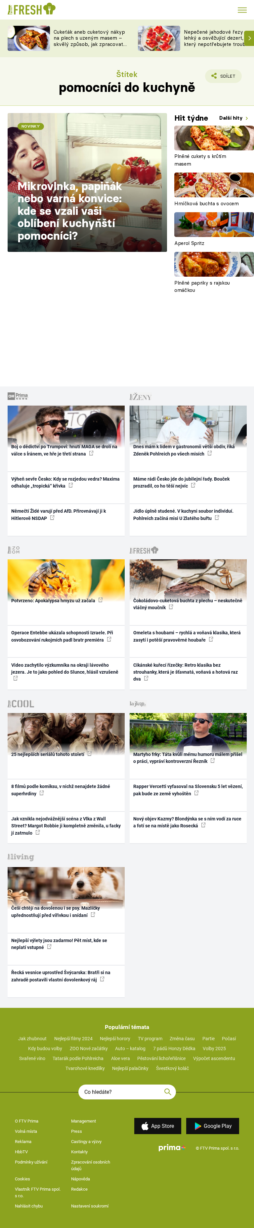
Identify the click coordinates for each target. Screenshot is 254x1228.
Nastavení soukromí (89, 1206)
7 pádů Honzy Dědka (174, 1048)
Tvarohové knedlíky (85, 1068)
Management (83, 1121)
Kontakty (79, 1151)
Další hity (231, 118)
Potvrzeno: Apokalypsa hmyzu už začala (53, 600)
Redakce (79, 1189)
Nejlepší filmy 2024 (73, 1038)
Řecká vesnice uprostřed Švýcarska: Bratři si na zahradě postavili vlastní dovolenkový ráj (60, 976)
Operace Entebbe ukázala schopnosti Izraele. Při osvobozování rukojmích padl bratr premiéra (62, 636)
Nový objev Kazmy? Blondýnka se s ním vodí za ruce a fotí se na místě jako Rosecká (187, 822)
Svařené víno (32, 1058)
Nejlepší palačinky (130, 1068)
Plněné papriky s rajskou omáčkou (202, 287)
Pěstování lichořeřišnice (161, 1058)
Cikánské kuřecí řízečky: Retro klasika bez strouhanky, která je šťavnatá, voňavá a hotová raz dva (185, 672)
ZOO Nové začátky (89, 1048)
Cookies (22, 1178)
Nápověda (80, 1178)
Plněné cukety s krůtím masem (200, 160)
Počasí (229, 1038)
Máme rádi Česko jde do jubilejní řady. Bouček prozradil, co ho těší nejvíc (181, 482)
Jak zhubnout (32, 1038)
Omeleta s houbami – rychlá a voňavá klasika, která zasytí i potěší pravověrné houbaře (187, 636)
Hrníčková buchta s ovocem (206, 203)
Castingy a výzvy (86, 1141)
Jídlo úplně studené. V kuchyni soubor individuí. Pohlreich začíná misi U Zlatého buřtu (183, 514)
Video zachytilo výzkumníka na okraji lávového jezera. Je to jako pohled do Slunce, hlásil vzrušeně (64, 668)
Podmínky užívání (31, 1162)
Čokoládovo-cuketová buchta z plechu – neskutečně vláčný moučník (187, 604)
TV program (150, 1038)
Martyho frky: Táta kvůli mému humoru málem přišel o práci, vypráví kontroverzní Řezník (187, 758)
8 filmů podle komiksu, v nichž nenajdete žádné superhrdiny (60, 790)
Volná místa (26, 1131)
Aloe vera (120, 1058)
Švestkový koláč (172, 1068)
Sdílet (224, 78)
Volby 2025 (214, 1048)
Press (76, 1131)
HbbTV (21, 1151)
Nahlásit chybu (29, 1206)
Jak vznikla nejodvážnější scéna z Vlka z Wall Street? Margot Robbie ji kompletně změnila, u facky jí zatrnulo (66, 826)
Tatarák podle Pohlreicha (78, 1058)
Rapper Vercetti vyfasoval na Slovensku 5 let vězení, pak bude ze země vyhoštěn (188, 790)
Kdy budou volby (45, 1048)
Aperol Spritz (189, 243)
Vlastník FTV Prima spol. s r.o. (38, 1192)
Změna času (182, 1038)
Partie (208, 1038)
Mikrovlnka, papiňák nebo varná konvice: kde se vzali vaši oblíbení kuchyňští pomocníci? (70, 211)
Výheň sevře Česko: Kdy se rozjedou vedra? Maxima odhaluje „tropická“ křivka (65, 482)
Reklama (23, 1141)
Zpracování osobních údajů (90, 1165)
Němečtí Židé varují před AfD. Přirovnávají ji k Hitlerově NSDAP (58, 514)
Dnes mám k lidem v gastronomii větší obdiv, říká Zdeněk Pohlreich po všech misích (184, 450)
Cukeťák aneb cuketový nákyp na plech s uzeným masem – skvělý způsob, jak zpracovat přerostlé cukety (89, 41)
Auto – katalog (130, 1048)
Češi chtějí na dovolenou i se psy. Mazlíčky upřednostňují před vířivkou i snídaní (55, 911)
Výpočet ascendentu (214, 1058)
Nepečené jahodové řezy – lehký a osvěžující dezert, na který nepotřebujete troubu (217, 38)
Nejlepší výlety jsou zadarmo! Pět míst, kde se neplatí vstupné (59, 944)
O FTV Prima (26, 1121)
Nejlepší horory (115, 1038)
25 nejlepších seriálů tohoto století (48, 754)
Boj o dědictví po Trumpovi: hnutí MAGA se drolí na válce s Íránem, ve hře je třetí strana (64, 450)
